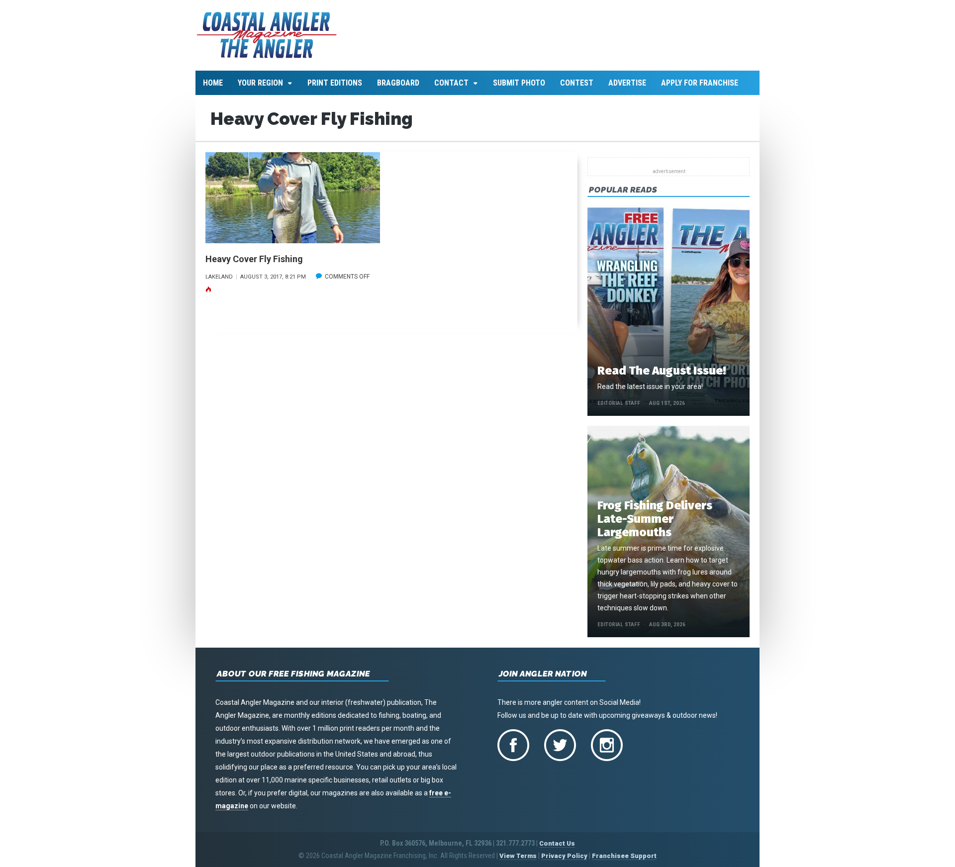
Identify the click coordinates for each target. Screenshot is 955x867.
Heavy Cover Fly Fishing (254, 259)
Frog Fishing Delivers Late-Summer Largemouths (654, 518)
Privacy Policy (564, 856)
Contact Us (557, 843)
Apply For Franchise (699, 83)
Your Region (260, 83)
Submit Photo (519, 83)
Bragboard (398, 83)
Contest (576, 83)
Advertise (627, 83)
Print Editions (334, 83)
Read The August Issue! (661, 371)
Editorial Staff (618, 403)
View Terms (518, 856)
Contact (451, 83)
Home (213, 83)
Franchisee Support (624, 856)
